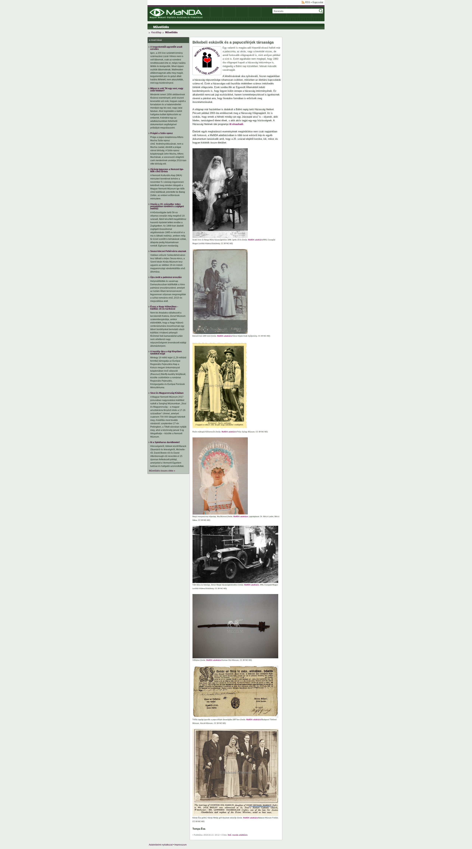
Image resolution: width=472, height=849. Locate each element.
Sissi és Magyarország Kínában (166, 393)
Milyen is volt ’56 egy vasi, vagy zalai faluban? (166, 89)
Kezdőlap (156, 32)
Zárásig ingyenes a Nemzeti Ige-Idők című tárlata (167, 170)
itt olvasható (236, 124)
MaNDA (176, 13)
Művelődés (161, 27)
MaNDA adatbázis (255, 240)
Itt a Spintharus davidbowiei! (165, 442)
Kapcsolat (318, 2)
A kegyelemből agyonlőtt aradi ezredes (166, 48)
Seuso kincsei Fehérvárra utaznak (168, 251)
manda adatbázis (240, 835)
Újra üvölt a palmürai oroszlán (166, 277)
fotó (229, 835)
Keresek (321, 11)
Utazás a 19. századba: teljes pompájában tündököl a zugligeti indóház (167, 206)
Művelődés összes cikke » (162, 470)
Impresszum (180, 844)
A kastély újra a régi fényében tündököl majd (166, 352)
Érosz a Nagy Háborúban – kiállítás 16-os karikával (164, 307)
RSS (307, 2)
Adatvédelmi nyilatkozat (161, 844)
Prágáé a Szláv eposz (161, 133)
